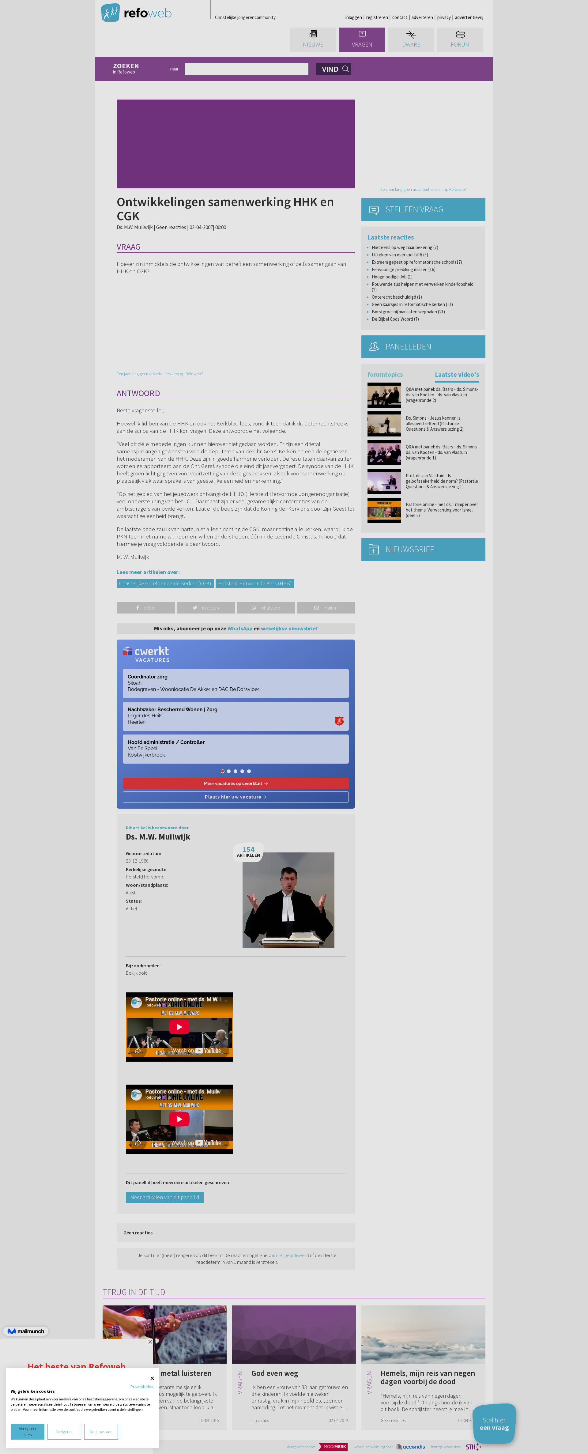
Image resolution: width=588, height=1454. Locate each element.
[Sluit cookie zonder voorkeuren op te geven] (152, 1378)
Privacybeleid (142, 1386)
